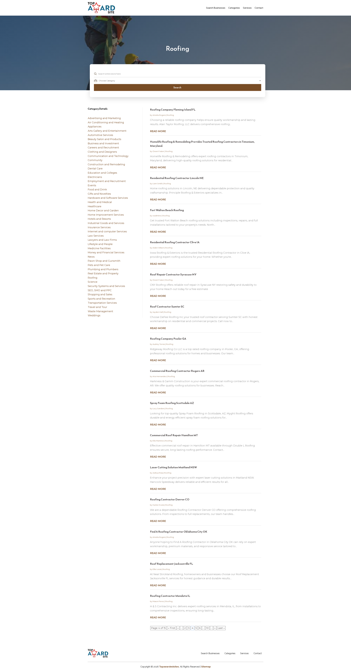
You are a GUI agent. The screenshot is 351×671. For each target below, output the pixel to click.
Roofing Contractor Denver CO (169, 499)
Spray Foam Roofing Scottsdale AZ (172, 403)
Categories (234, 7)
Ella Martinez (158, 441)
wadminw (157, 216)
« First (171, 628)
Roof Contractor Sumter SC (167, 307)
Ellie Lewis (157, 569)
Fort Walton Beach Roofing (167, 210)
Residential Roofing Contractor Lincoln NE (177, 178)
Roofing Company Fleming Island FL (173, 110)
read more (158, 131)
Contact (259, 7)
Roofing (170, 115)
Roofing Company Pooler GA (168, 339)
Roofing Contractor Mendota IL (170, 596)
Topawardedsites (169, 666)
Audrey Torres (159, 344)
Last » (221, 628)
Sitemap (206, 666)
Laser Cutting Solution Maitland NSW (173, 467)
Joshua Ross (158, 473)
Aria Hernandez (159, 376)
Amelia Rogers (159, 115)
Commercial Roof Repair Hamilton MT (174, 435)
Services (247, 7)
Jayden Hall (158, 312)
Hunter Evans (158, 505)
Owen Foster (158, 151)
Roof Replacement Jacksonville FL (171, 564)
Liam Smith (157, 183)
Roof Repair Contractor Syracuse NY (173, 274)
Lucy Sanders (158, 408)
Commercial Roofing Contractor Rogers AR (177, 371)
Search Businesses (215, 7)
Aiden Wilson (158, 248)
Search (177, 87)
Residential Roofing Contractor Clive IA (174, 242)
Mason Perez (158, 601)
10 (207, 628)
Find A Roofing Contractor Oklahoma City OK (178, 532)
